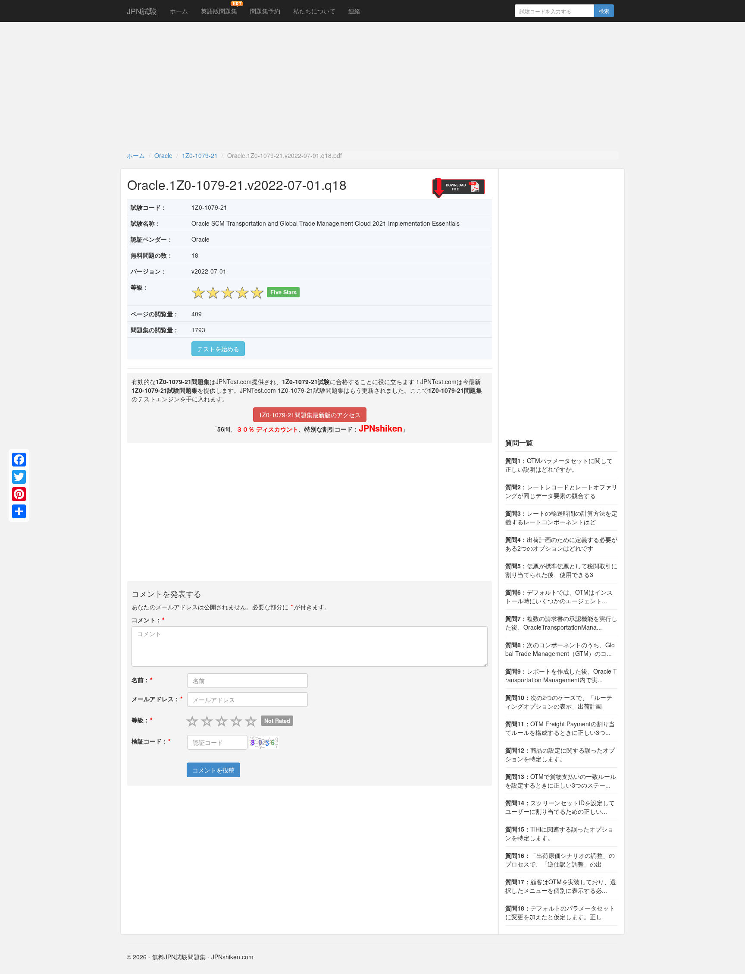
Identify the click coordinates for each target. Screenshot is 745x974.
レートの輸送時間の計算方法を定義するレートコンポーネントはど (561, 517)
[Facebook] (19, 459)
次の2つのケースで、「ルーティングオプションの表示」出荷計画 (558, 701)
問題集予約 (265, 10)
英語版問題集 (219, 10)
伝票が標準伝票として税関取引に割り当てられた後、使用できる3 (561, 570)
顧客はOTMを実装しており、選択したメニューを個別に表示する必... (560, 886)
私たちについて (314, 10)
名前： (141, 679)
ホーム (179, 10)
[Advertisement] (372, 86)
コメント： (147, 619)
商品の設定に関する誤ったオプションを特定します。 (560, 754)
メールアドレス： (156, 698)
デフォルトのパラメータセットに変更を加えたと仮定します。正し (560, 912)
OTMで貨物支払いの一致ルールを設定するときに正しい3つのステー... (560, 780)
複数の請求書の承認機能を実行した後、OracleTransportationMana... (561, 622)
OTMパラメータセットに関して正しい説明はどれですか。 (559, 464)
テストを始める (218, 348)
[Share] (19, 511)
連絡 (354, 10)
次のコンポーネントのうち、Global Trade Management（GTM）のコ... (560, 649)
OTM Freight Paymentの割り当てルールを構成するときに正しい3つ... (560, 728)
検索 (604, 10)
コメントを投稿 (213, 770)
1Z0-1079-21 (200, 155)
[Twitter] (19, 476)
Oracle (163, 155)
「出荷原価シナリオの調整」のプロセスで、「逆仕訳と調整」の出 (560, 859)
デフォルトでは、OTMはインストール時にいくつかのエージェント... (559, 596)
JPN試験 (142, 10)
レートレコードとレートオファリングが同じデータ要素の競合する (561, 491)
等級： (141, 720)
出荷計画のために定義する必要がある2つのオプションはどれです (561, 543)
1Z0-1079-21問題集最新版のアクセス (310, 414)
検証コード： (150, 741)
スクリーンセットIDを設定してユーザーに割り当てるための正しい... (560, 807)
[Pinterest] (19, 494)
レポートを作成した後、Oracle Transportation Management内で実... (561, 675)
